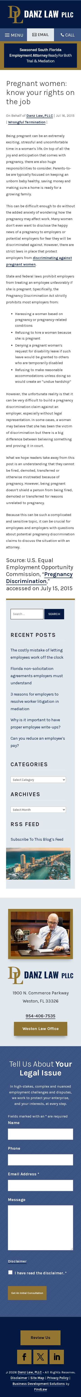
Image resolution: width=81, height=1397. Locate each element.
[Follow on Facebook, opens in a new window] (24, 1357)
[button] (13, 34)
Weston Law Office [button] (40, 1028)
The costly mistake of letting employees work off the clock (37, 654)
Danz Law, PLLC (39, 115)
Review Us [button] (40, 1337)
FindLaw (40, 1389)
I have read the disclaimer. (41, 1273)
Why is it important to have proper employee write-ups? (36, 723)
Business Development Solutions (39, 1384)
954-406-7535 (40, 1015)
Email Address (23, 1174)
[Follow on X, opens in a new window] (40, 1357)
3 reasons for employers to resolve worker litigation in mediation (35, 701)
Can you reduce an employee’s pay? (38, 742)
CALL (69, 35)
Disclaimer (17, 1261)
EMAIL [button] (43, 34)
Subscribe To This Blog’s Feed (37, 839)
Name (14, 1122)
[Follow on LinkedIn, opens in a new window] (57, 1357)
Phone (14, 1148)
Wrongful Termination (26, 122)
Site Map (37, 1378)
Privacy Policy (57, 1378)
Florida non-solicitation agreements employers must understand (37, 676)
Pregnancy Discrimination (39, 578)
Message (16, 1199)
